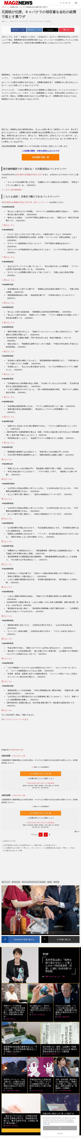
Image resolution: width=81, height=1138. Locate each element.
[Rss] (66, 3)
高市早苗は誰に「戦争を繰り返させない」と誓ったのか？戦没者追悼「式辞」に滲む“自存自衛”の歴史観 (58, 966)
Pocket (67, 30)
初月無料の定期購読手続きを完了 (29, 175)
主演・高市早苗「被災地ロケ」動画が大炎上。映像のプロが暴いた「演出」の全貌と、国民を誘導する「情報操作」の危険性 (66, 1084)
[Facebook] (61, 3)
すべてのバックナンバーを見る (15, 719)
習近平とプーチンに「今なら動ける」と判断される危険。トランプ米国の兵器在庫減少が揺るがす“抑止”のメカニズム (14, 1084)
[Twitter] (63, 3)
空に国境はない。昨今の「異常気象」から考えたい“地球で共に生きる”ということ (40, 1009)
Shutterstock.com (16, 750)
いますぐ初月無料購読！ (13, 190)
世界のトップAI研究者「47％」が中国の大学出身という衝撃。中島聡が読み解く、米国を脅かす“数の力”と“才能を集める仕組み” (14, 1011)
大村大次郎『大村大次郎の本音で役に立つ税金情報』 (36, 21)
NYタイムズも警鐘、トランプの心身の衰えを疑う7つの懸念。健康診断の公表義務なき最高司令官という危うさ (66, 1010)
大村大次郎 (17, 882)
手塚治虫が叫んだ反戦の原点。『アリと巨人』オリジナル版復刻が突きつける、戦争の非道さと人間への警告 (40, 1084)
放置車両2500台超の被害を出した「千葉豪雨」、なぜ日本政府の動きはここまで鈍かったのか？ (20, 1049)
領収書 (57, 882)
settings (60, 1133)
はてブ (32, 30)
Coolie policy (46, 1124)
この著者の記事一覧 (17, 756)
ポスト (51, 30)
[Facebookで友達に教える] (20, 936)
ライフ (6, 21)
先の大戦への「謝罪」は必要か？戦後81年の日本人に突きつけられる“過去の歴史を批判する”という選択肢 (60, 1049)
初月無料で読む (39, 157)
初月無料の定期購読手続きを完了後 (17, 202)
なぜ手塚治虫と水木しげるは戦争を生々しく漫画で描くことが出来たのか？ (30, 845)
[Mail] (69, 3)
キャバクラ (6, 882)
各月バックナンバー (41, 202)
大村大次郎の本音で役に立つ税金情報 (34, 882)
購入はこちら (9, 225)
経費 (50, 882)
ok (60, 1128)
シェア (15, 30)
